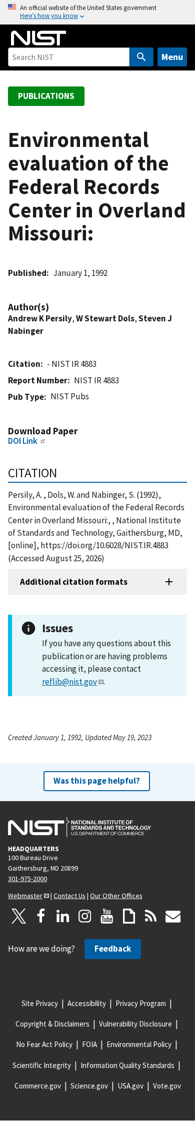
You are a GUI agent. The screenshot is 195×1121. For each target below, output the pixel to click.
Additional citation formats (74, 581)
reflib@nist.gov (69, 681)
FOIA (89, 1044)
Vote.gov (167, 1086)
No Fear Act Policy (44, 1044)
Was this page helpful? (97, 780)
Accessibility (87, 1003)
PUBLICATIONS (46, 95)
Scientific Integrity (41, 1065)
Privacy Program (141, 1003)
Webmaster (25, 895)
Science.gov (89, 1086)
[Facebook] (41, 916)
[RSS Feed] (151, 916)
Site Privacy (40, 1003)
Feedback (112, 948)
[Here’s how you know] (97, 12)
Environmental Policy (139, 1044)
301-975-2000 (27, 878)
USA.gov (131, 1086)
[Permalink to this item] (54, 307)
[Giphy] (129, 916)
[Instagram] (85, 916)
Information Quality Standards (127, 1065)
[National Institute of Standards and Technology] (79, 827)
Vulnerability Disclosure (135, 1024)
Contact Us (70, 895)
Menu (172, 56)
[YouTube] (107, 916)
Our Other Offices (116, 895)
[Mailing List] (173, 916)
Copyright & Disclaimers (53, 1024)
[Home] (38, 37)
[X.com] (19, 916)
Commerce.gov (37, 1086)
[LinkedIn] (63, 916)
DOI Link (23, 440)
